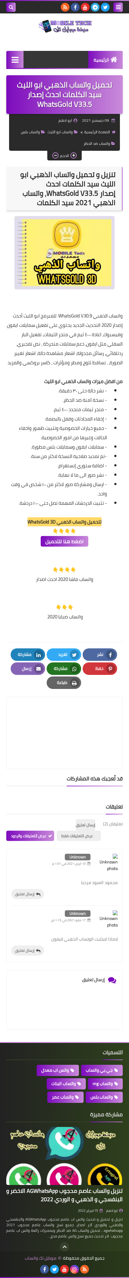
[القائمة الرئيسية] (14, 59)
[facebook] (75, 7)
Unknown (78, 857)
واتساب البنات (63, 1083)
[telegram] (95, 7)
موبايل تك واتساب (40, 1258)
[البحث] (11, 7)
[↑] (64, 1246)
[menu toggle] (118, 7)
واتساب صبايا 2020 (64, 616)
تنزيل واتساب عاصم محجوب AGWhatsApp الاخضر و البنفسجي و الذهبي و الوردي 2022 (64, 1195)
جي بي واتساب (99, 1070)
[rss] (65, 7)
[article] (64, 718)
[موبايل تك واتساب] (64, 27)
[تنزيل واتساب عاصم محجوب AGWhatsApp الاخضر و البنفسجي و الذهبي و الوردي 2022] (64, 1156)
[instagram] (74, 1269)
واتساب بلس (30, 131)
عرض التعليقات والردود (28, 835)
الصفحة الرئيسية (97, 131)
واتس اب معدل (55, 1070)
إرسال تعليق (24, 893)
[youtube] (85, 7)
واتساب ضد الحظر (97, 143)
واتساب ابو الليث (60, 131)
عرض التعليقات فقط (77, 835)
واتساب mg (103, 1083)
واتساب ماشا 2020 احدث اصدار (64, 579)
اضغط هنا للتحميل (64, 541)
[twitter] (105, 7)
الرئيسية (101, 60)
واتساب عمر (63, 1097)
